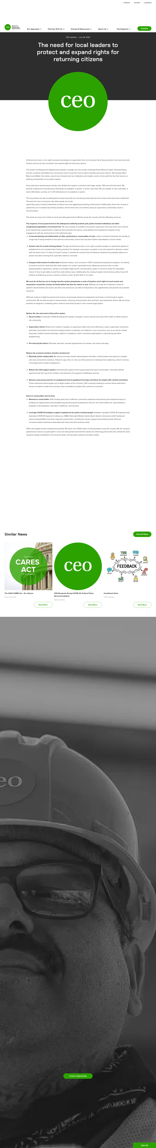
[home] (12, 28)
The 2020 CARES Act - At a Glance (19, 593)
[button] (34, 29)
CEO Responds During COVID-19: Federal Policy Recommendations (73, 594)
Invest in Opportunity (78, 1076)
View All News (142, 534)
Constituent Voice (111, 593)
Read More (43, 604)
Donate (144, 28)
